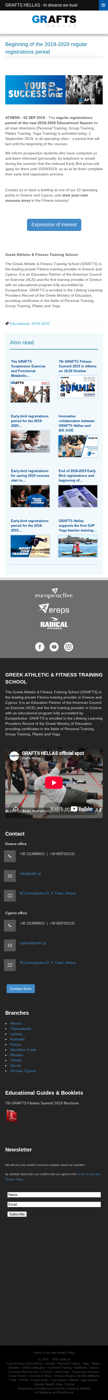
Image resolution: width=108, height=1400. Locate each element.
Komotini (17, 1039)
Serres (15, 1065)
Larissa (16, 1034)
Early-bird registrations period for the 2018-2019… (29, 525)
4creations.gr (42, 1388)
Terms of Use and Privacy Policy (54, 1352)
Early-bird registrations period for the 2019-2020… (29, 421)
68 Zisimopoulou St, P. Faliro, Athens (48, 893)
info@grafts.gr (30, 874)
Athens (16, 1023)
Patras (15, 1044)
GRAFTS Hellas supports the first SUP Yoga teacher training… (78, 525)
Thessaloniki (20, 1029)
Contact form (20, 989)
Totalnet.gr (72, 1388)
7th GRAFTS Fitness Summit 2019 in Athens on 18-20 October (77, 366)
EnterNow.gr (66, 1392)
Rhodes (16, 1055)
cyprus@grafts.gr (33, 943)
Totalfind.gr (45, 1392)
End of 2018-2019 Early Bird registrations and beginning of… (77, 475)
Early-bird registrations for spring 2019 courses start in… (30, 475)
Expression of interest (54, 224)
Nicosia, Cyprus (23, 1071)
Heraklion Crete (23, 1050)
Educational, (20, 323)
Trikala (15, 1060)
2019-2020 (40, 323)
